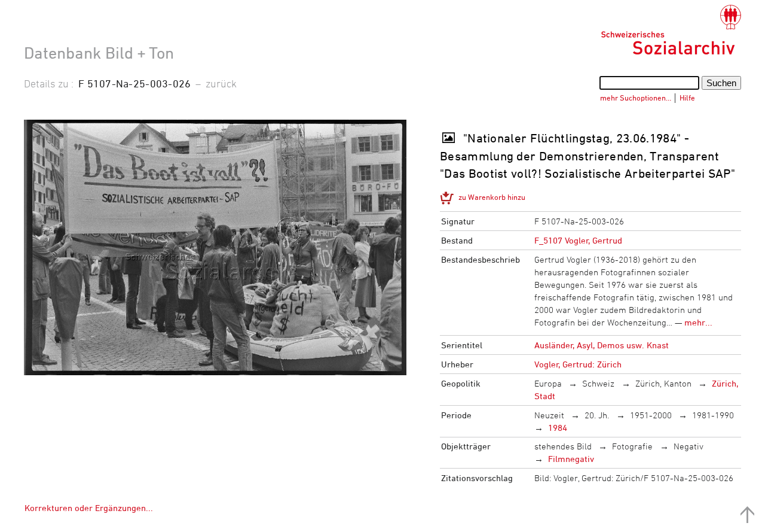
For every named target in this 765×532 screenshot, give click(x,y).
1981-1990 (713, 415)
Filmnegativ (571, 459)
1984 (557, 427)
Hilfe (687, 97)
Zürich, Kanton (663, 383)
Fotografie (632, 446)
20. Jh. (597, 415)
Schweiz (598, 383)
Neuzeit (549, 415)
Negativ (688, 446)
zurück (221, 83)
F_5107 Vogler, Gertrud (578, 240)
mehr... (698, 322)
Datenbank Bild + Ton (99, 52)
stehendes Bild (563, 446)
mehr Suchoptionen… (635, 97)
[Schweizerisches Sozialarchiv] (671, 30)
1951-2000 (651, 415)
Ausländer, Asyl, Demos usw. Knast (601, 345)
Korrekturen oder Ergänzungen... (89, 508)
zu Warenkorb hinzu (491, 197)
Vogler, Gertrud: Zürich (578, 364)
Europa (548, 383)
